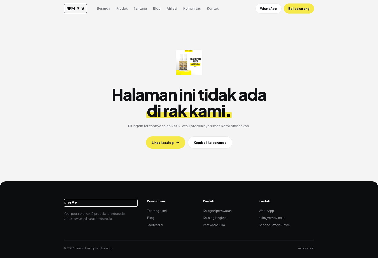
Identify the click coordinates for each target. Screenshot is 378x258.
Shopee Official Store (274, 225)
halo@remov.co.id (272, 218)
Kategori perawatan (217, 211)
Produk (122, 8)
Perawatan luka (214, 225)
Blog (157, 8)
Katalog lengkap (215, 218)
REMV (75, 8)
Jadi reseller (155, 225)
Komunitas (192, 8)
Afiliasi (172, 8)
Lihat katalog (163, 142)
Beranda (103, 8)
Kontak (213, 8)
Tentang (140, 8)
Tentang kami (157, 211)
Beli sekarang (299, 8)
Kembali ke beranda (210, 142)
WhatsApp (268, 8)
